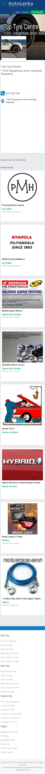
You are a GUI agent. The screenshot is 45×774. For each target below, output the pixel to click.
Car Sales (7, 209)
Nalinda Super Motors (12, 311)
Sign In (18, 12)
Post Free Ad (37, 12)
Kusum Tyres (8, 428)
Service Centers (10, 432)
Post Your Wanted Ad (10, 701)
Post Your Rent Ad (8, 671)
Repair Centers (9, 486)
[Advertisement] (22, 130)
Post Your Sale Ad (8, 641)
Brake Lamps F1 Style (12, 537)
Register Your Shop (9, 732)
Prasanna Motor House (13, 205)
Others (5, 540)
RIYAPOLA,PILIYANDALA (13, 259)
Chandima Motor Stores (13, 365)
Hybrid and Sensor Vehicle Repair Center (21, 482)
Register (25, 12)
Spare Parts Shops (11, 314)
